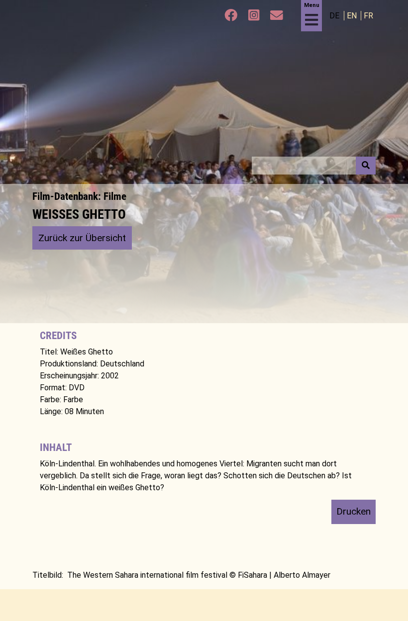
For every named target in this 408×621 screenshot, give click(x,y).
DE (335, 15)
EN (353, 15)
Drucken (353, 511)
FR (368, 15)
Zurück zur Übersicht (82, 238)
